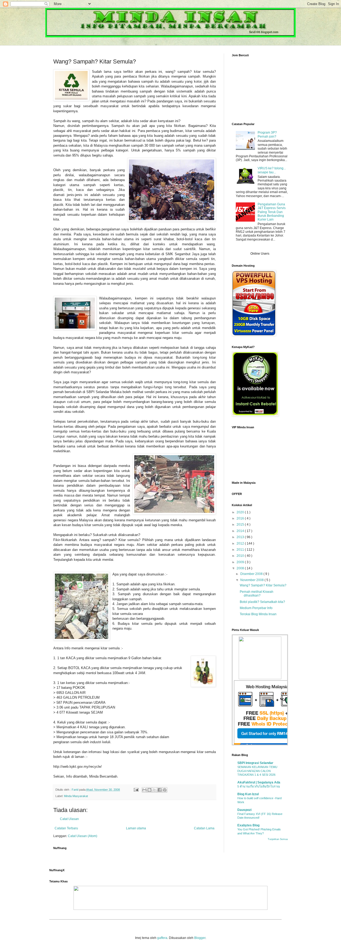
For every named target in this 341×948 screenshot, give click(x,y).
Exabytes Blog (248, 825)
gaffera (162, 938)
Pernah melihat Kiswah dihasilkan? (256, 593)
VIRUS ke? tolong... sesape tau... (272, 170)
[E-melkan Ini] (144, 790)
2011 (241, 549)
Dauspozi (244, 810)
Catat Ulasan (69, 819)
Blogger (199, 938)
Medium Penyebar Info (256, 608)
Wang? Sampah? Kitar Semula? (263, 585)
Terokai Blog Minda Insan (258, 614)
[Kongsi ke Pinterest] (164, 790)
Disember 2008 (251, 574)
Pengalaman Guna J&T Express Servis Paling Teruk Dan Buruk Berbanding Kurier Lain (272, 212)
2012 (241, 543)
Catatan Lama (204, 828)
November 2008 (252, 580)
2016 (241, 518)
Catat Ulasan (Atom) (82, 836)
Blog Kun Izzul (248, 794)
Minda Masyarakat (76, 796)
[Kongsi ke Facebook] (159, 790)
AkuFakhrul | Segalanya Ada (258, 782)
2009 (241, 562)
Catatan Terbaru (66, 828)
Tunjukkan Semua (278, 839)
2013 (241, 537)
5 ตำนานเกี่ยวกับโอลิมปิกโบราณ (258, 786)
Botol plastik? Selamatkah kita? (262, 602)
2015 (241, 524)
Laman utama (136, 828)
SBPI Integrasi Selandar (255, 763)
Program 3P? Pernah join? (267, 134)
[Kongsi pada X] (154, 790)
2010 (241, 556)
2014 (241, 531)
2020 (241, 512)
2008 (241, 568)
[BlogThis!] (149, 790)
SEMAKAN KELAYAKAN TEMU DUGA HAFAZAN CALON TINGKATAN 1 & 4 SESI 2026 (257, 771)
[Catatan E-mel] (135, 789)
